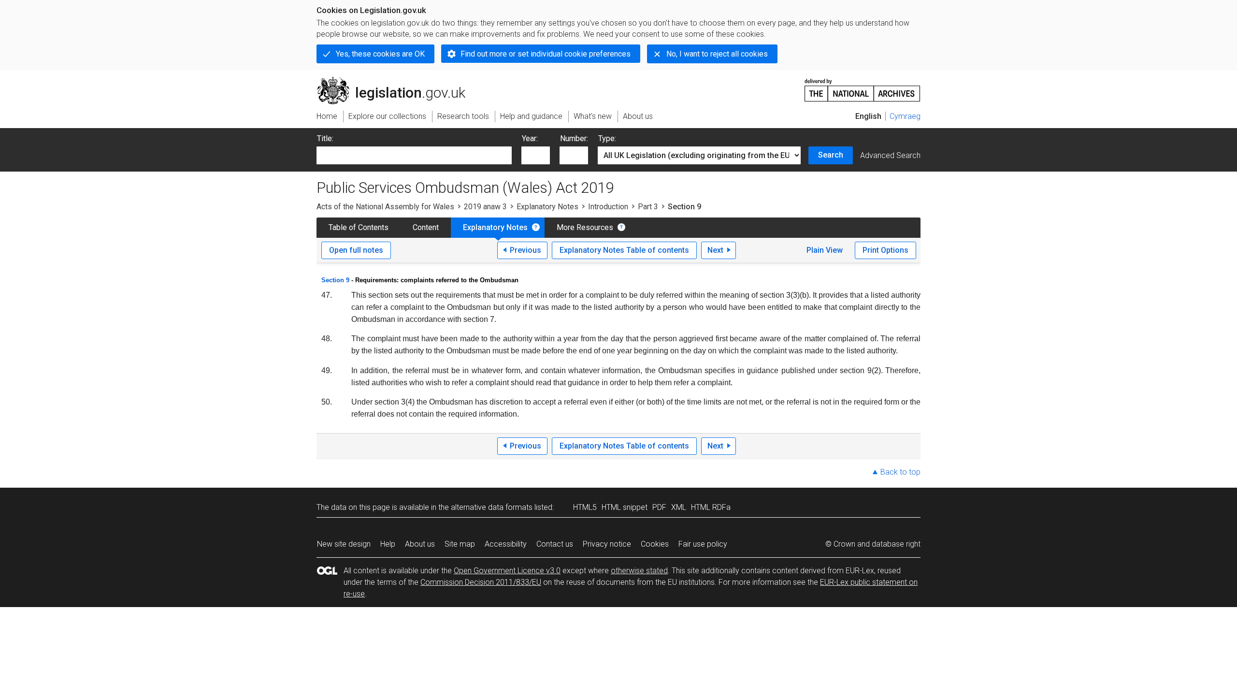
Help (387, 544)
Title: (325, 138)
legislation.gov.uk (396, 81)
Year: (530, 138)
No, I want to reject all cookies (717, 53)
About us (420, 544)
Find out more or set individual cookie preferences (545, 53)
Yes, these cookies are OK (380, 53)
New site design (344, 544)
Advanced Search (890, 155)
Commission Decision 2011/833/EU (480, 582)
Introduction (608, 206)
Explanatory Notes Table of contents (624, 250)
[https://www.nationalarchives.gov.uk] (863, 86)
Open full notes (356, 250)
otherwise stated (639, 570)
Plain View (824, 250)
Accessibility (506, 544)
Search (830, 155)
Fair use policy (702, 544)
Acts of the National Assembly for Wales (385, 206)
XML (678, 507)
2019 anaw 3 (485, 206)
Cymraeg (905, 116)
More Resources (585, 227)
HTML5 (585, 507)
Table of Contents (358, 227)
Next (715, 250)
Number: (574, 138)
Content (426, 227)
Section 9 (335, 280)
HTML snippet (624, 507)
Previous (525, 250)
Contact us (554, 544)
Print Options (885, 250)
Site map (460, 544)
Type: (607, 138)
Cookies (655, 544)
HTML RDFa (711, 507)
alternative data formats (491, 507)
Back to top (900, 472)
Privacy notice (607, 544)
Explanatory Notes (547, 206)
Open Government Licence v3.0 (507, 570)
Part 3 (648, 206)
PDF (659, 507)
